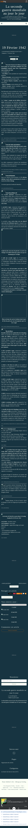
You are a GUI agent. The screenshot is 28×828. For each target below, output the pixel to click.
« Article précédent (6, 583)
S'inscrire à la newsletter (7, 597)
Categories (4, 53)
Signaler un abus (5, 787)
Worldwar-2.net (11, 188)
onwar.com (25, 169)
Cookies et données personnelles (13, 789)
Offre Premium (3, 789)
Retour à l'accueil (14, 586)
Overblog (23, 782)
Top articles (18, 785)
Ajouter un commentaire (12, 630)
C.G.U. (11, 787)
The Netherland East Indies (4, 171)
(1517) (9, 771)
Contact (22, 785)
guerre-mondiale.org (6, 169)
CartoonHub (5, 537)
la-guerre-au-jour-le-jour (14, 56)
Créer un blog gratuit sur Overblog (8, 785)
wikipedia (8, 326)
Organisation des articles (7, 762)
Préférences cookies (23, 789)
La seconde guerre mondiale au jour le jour (14, 10)
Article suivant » (23, 583)
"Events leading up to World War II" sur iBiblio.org (16, 169)
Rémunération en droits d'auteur (19, 787)
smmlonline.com (11, 171)
